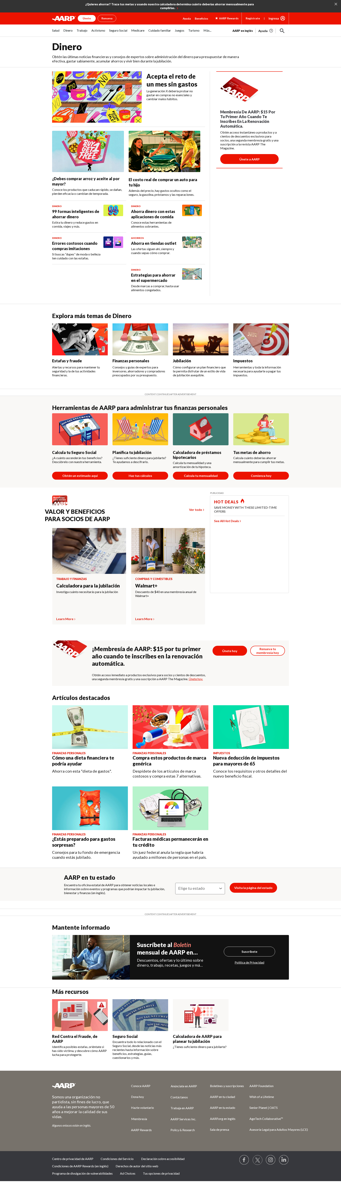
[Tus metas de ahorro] (261, 429)
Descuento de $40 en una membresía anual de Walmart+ (165, 594)
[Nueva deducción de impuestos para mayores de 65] (251, 727)
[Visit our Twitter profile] (257, 1160)
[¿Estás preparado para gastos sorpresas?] (90, 808)
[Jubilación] (201, 339)
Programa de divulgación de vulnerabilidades (82, 1173)
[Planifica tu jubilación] (140, 429)
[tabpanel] (260, 30)
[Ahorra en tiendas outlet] (192, 245)
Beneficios (201, 18)
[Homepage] (64, 18)
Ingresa (274, 18)
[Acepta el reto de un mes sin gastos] (97, 97)
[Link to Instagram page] (271, 1160)
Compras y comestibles (153, 579)
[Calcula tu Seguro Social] (80, 429)
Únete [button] (87, 18)
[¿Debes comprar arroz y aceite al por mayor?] (88, 151)
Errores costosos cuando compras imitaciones (74, 246)
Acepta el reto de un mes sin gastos (171, 80)
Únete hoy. (196, 679)
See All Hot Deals (226, 521)
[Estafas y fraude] (80, 339)
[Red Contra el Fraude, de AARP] (80, 1015)
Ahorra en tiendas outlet (153, 243)
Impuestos (243, 360)
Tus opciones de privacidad (161, 1173)
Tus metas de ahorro (252, 452)
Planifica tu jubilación (131, 452)
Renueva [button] (106, 18)
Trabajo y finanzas (71, 579)
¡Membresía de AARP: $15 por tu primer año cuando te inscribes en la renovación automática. (147, 656)
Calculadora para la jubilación (88, 585)
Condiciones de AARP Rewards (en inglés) (80, 1166)
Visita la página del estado (253, 888)
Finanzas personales (130, 360)
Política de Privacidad (249, 962)
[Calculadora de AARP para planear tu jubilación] (201, 1015)
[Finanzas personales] (140, 339)
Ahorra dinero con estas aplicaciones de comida (153, 214)
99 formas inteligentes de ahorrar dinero (75, 214)
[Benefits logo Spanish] (61, 505)
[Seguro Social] (140, 1015)
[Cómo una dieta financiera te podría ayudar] (90, 727)
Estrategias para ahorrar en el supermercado (153, 278)
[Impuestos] (261, 339)
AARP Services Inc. (183, 1119)
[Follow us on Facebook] (244, 1160)
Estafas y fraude (67, 360)
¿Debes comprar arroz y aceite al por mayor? (86, 181)
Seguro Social (125, 1036)
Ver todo (195, 509)
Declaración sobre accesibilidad (163, 1159)
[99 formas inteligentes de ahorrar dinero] (113, 216)
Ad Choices (127, 1173)
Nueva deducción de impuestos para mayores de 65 (246, 760)
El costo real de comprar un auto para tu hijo (163, 182)
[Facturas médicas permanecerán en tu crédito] (170, 808)
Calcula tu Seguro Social (74, 452)
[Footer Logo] (83, 1085)
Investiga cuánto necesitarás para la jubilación (87, 592)
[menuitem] (55, 32)
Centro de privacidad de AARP (72, 1159)
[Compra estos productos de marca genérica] (170, 727)
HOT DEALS (226, 501)
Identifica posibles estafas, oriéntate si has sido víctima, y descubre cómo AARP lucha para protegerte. (79, 1050)
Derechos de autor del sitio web (137, 1166)
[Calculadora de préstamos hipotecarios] (201, 429)
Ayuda (187, 18)
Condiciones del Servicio (117, 1159)
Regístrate (253, 18)
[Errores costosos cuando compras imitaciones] (113, 248)
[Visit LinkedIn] (284, 1160)
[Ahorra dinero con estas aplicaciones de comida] (192, 216)
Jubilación (182, 360)
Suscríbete (249, 951)
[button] (282, 30)
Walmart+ (146, 585)
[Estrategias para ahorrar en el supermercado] (192, 280)
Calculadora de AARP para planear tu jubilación (197, 1039)
